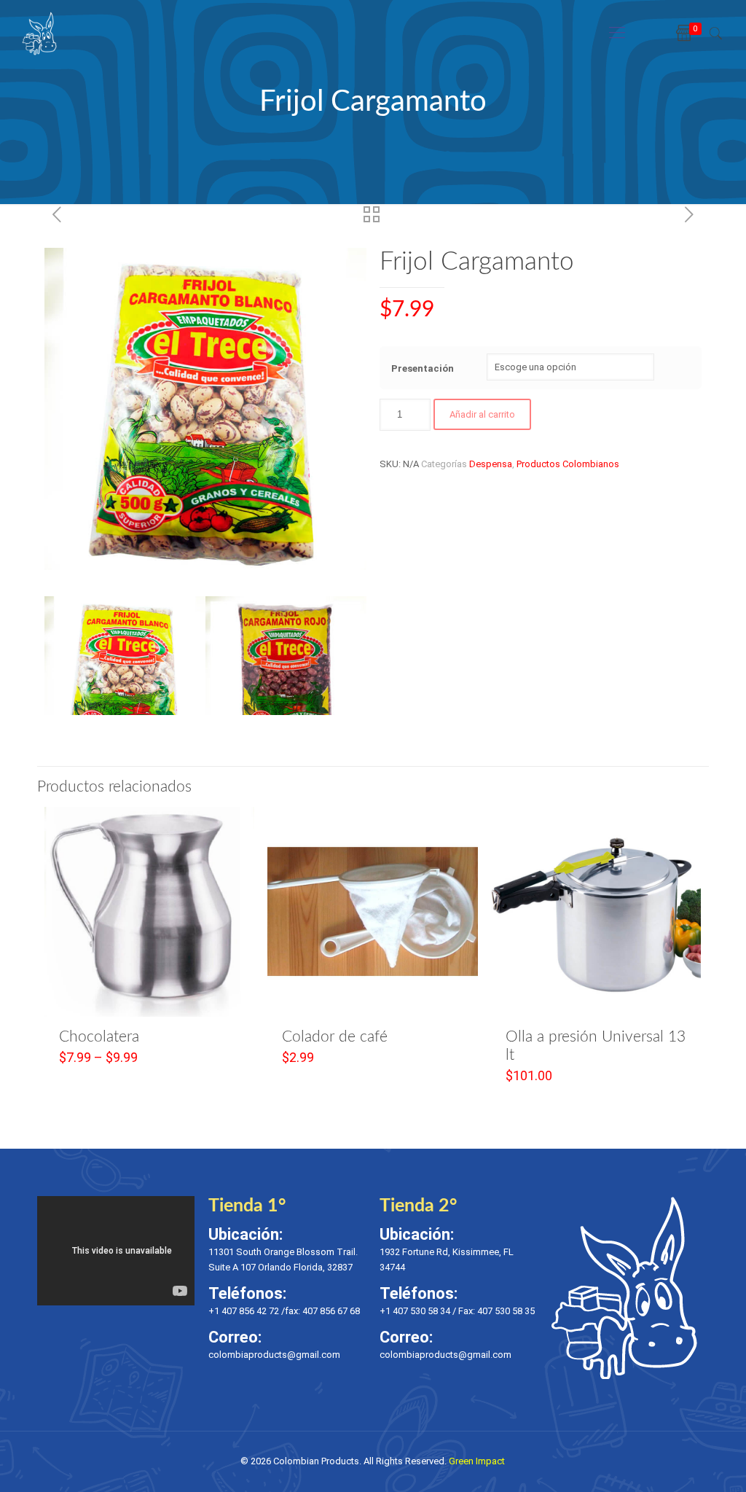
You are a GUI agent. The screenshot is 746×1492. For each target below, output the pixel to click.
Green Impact (477, 1461)
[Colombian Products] (39, 33)
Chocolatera (99, 1036)
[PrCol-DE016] (285, 676)
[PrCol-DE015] (124, 676)
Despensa (490, 463)
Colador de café (335, 1036)
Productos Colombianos (568, 463)
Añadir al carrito (482, 414)
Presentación (422, 368)
